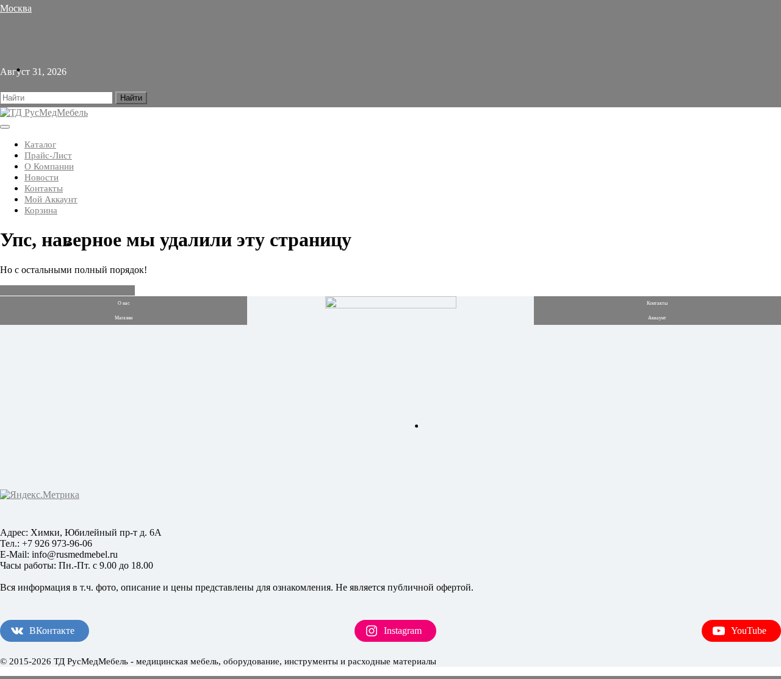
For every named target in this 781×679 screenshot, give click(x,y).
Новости (41, 177)
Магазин (123, 318)
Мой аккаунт (50, 199)
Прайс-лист (48, 155)
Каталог (40, 144)
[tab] (5, 127)
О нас (124, 303)
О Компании (49, 166)
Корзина (40, 210)
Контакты (43, 188)
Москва (16, 8)
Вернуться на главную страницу (67, 290)
